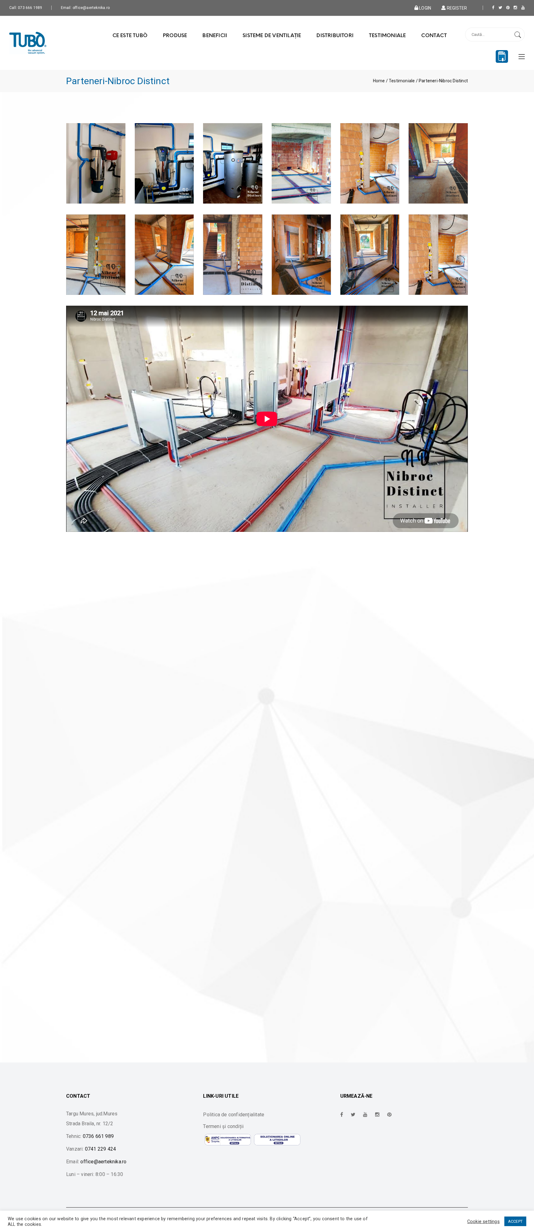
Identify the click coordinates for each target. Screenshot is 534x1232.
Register (456, 7)
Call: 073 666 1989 (25, 8)
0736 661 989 (98, 1136)
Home (379, 80)
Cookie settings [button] (483, 1221)
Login (424, 7)
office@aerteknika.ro (103, 1162)
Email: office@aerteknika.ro (85, 8)
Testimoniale (402, 80)
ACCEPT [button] (515, 1221)
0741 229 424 (100, 1149)
